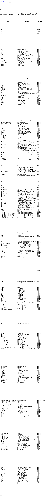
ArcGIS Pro (2, 1)
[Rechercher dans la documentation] (10, 2)
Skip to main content (3, 0)
